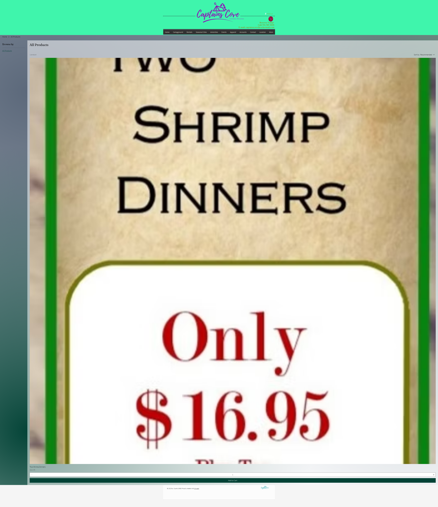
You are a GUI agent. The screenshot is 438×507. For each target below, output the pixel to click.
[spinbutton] (232, 475)
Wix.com (196, 488)
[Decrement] (31, 475)
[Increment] (433, 475)
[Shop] (271, 18)
